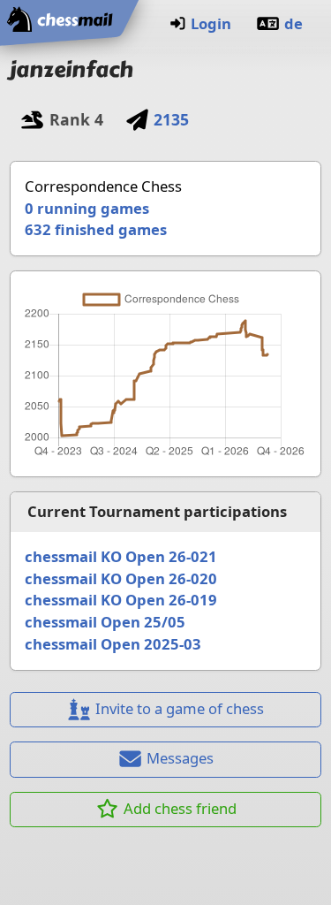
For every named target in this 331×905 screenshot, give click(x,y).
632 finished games (96, 229)
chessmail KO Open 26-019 (121, 599)
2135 (171, 119)
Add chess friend (180, 808)
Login (211, 23)
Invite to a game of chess (179, 708)
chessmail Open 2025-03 (113, 644)
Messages (180, 758)
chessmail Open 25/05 (105, 622)
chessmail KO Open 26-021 (121, 556)
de (293, 23)
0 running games (87, 208)
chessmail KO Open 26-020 (121, 578)
